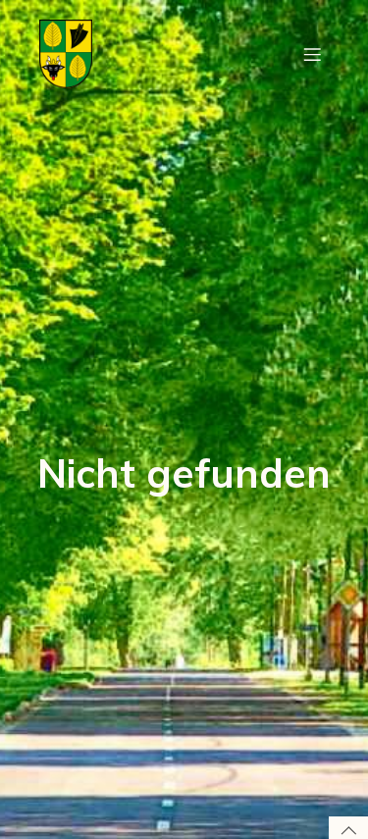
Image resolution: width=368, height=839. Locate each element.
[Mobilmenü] (312, 54)
